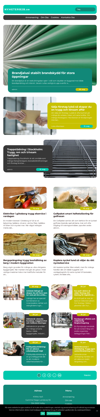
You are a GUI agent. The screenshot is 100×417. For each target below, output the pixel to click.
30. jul (83, 286)
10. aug (86, 208)
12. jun (83, 342)
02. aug (86, 255)
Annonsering (31, 17)
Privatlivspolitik (54, 413)
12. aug (42, 169)
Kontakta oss (68, 17)
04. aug (36, 255)
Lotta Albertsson (57, 126)
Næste (87, 375)
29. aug (82, 89)
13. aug (86, 126)
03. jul (35, 342)
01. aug (35, 286)
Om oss (45, 17)
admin (14, 89)
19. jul (83, 314)
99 (59, 375)
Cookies (55, 17)
